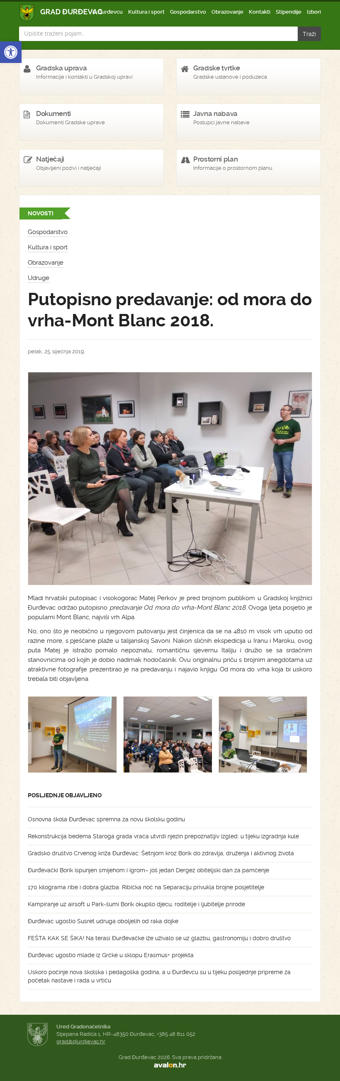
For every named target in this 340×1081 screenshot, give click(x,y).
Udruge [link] (38, 278)
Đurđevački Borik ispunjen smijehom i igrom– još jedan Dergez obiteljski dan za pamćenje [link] (148, 870)
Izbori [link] (314, 12)
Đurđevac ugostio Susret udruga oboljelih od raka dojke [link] (103, 921)
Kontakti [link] (259, 12)
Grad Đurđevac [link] (61, 12)
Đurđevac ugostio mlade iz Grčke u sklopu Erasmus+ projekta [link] (111, 955)
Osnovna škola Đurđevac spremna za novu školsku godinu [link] (106, 819)
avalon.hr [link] (170, 1065)
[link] (11, 52)
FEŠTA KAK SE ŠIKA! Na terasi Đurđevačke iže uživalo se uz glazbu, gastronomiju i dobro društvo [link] (159, 938)
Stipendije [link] (288, 12)
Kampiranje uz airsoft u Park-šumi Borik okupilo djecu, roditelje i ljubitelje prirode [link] (136, 904)
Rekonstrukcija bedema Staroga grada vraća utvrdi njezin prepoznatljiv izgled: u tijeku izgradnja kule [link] (163, 836)
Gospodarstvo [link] (188, 12)
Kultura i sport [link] (146, 12)
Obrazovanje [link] (227, 12)
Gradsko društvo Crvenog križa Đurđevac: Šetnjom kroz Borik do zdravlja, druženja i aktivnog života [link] (161, 853)
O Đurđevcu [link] (107, 12)
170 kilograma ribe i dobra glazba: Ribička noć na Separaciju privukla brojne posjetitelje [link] (146, 887)
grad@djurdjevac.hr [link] (80, 1041)
